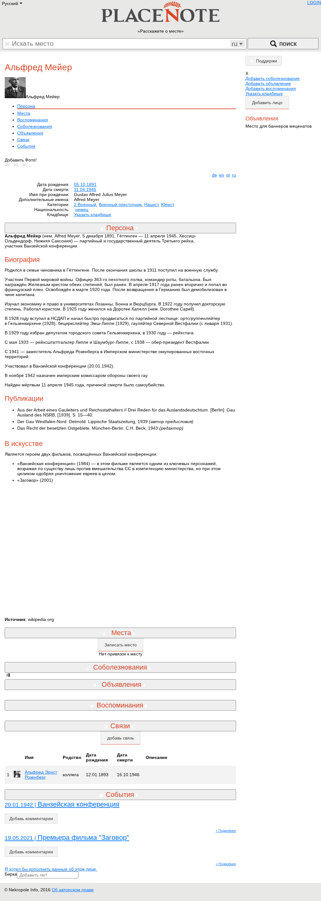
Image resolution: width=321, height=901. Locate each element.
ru (234, 175)
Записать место (120, 644)
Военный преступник (120, 204)
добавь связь (120, 737)
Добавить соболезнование (272, 78)
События (26, 146)
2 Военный (85, 204)
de (214, 175)
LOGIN (314, 2)
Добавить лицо (267, 102)
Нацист (151, 204)
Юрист (167, 204)
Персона (26, 106)
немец (81, 209)
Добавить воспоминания (270, 88)
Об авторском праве (73, 889)
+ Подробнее (226, 831)
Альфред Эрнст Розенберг (41, 775)
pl (228, 175)
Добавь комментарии (31, 818)
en (221, 175)
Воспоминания (32, 119)
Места (23, 113)
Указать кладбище (92, 214)
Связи (23, 139)
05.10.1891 (85, 184)
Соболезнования (34, 126)
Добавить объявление (268, 83)
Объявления (30, 132)
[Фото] (9, 164)
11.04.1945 (85, 189)
